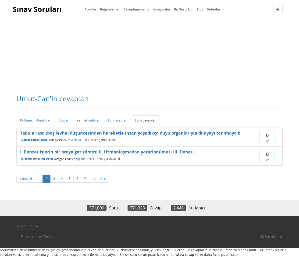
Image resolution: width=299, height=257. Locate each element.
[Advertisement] (149, 53)
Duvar (64, 120)
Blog (199, 9)
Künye (34, 226)
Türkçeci (50, 236)
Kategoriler (161, 9)
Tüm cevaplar (145, 120)
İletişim (21, 226)
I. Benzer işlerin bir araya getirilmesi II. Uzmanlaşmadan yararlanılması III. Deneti (107, 152)
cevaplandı (75, 140)
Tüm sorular (117, 120)
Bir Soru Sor (183, 9)
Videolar (213, 9)
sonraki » (99, 178)
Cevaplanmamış (136, 9)
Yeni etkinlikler (88, 120)
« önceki (25, 178)
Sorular (90, 9)
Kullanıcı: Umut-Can (35, 120)
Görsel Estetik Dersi (34, 140)
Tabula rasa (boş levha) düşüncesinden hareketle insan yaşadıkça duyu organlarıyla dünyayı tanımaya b (130, 133)
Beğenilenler (110, 9)
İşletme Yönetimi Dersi (37, 159)
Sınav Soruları (37, 9)
